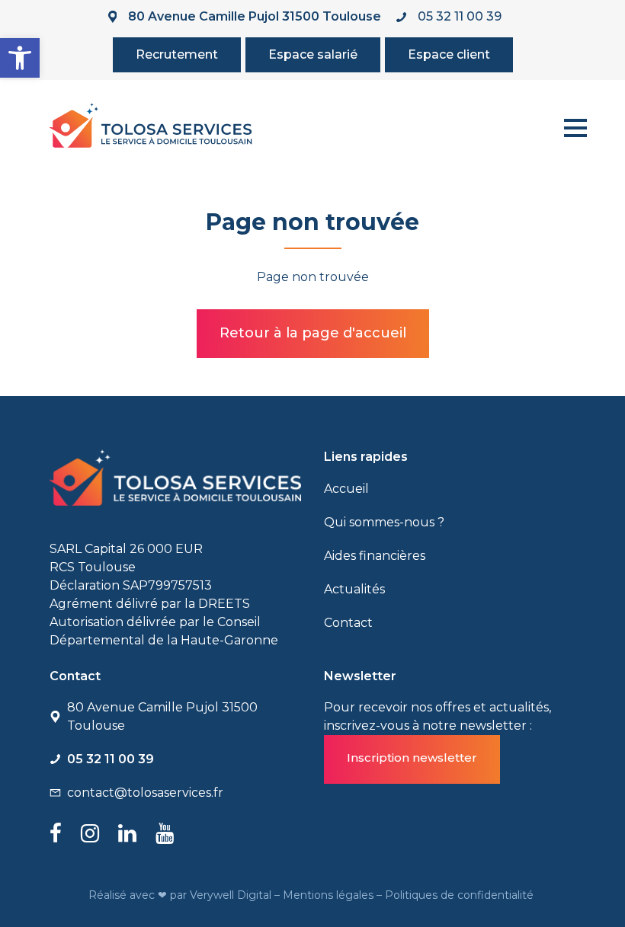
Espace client (449, 54)
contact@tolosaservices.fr (145, 792)
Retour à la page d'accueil (313, 332)
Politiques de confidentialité (461, 895)
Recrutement (177, 54)
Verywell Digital (232, 895)
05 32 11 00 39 (460, 16)
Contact (348, 622)
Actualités (354, 589)
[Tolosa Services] (151, 124)
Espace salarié (312, 54)
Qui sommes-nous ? (384, 522)
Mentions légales (330, 895)
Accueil (346, 488)
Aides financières (374, 555)
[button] (20, 58)
